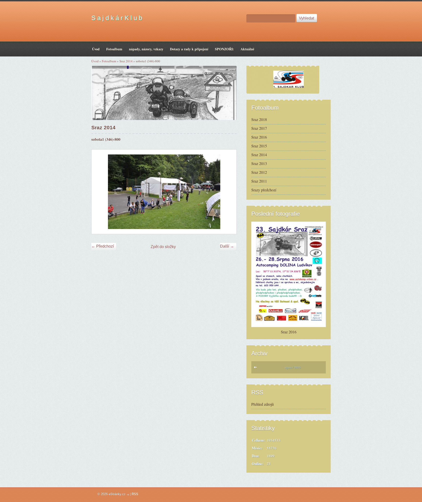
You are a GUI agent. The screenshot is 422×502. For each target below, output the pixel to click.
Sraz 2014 (126, 61)
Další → (227, 246)
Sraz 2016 (259, 137)
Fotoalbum (109, 61)
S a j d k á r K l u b (116, 17)
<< (256, 368)
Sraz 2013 (259, 163)
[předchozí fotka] (99, 192)
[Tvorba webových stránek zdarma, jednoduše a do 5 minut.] (128, 494)
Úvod (95, 61)
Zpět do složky (163, 247)
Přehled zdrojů (262, 404)
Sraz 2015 (259, 145)
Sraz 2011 (259, 181)
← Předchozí (102, 246)
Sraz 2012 (259, 172)
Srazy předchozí (263, 189)
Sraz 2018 (259, 119)
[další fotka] (228, 192)
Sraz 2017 (259, 128)
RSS (135, 494)
